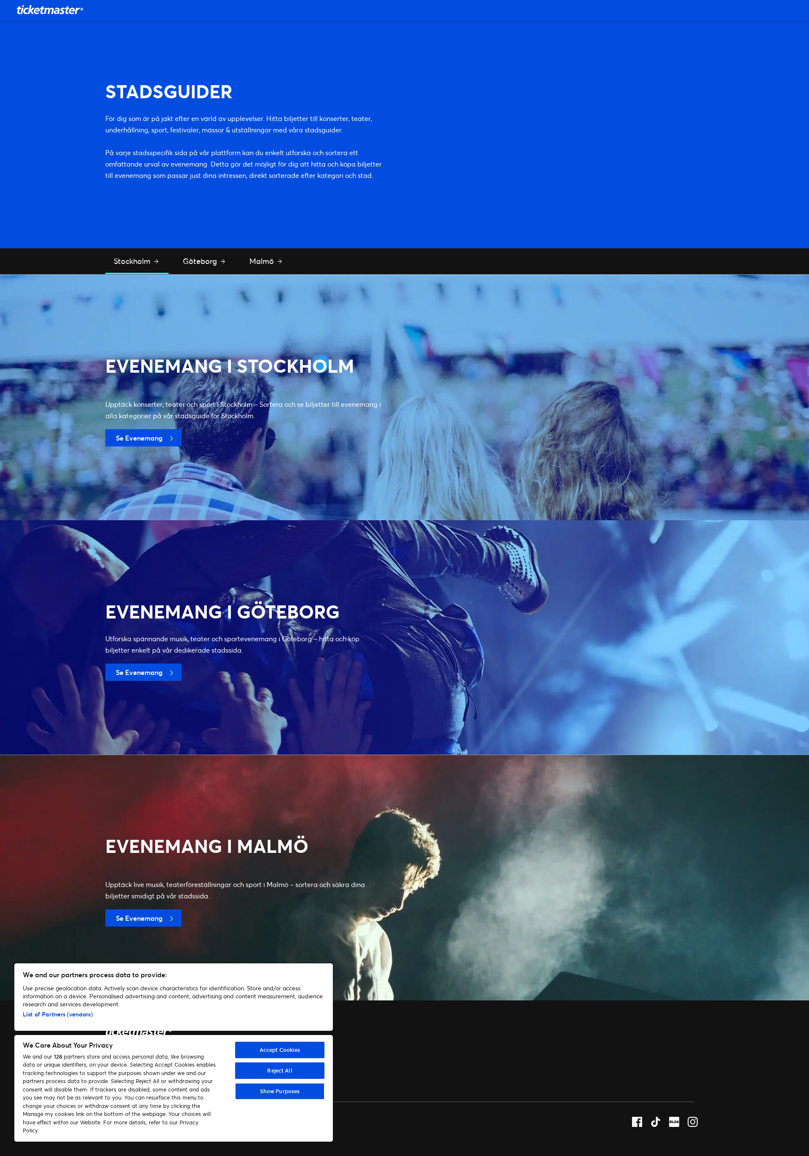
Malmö (262, 261)
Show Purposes (280, 1091)
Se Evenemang (139, 437)
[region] (173, 1052)
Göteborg (201, 261)
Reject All (279, 1070)
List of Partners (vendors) (58, 1014)
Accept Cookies (280, 1050)
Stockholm (133, 261)
